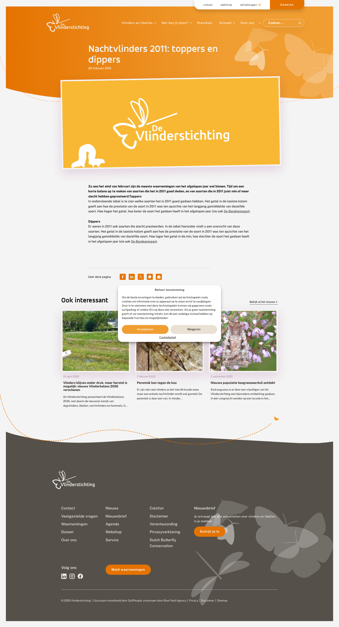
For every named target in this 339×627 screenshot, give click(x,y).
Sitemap (222, 600)
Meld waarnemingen (128, 569)
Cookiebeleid (167, 337)
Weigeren (193, 329)
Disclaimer (207, 600)
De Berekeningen (236, 211)
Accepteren (145, 329)
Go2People (135, 600)
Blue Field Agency (174, 600)
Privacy (193, 600)
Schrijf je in (209, 531)
